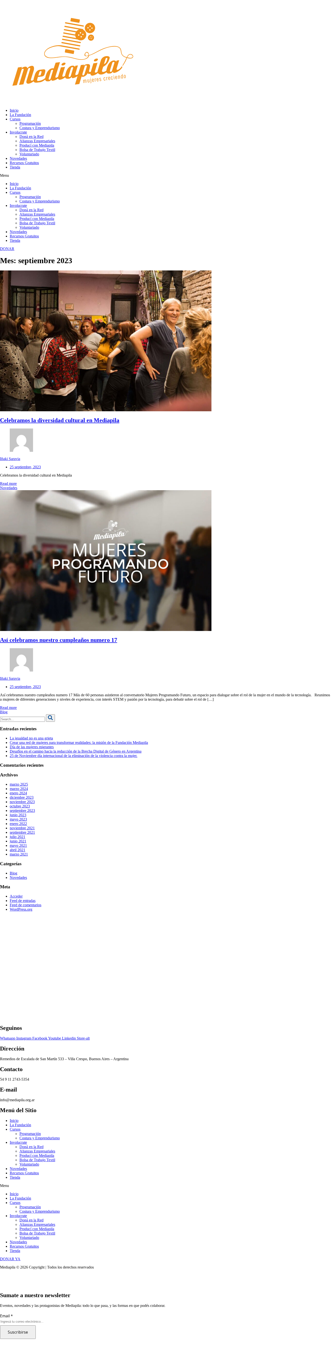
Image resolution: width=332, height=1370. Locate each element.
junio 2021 (18, 841)
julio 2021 (17, 837)
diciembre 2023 (22, 797)
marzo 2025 (19, 784)
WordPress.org (21, 909)
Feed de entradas (22, 901)
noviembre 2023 (22, 802)
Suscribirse (18, 1332)
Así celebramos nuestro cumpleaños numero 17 (58, 640)
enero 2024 (18, 793)
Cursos (15, 119)
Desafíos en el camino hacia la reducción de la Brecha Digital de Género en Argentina (75, 751)
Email (6, 1316)
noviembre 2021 (22, 828)
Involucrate (18, 132)
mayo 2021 (18, 845)
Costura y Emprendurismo (39, 128)
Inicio (14, 110)
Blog (4, 712)
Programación (30, 123)
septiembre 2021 (22, 832)
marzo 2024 (19, 789)
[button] (166, 175)
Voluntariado (29, 154)
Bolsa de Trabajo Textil (37, 150)
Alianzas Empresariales (37, 141)
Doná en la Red (31, 136)
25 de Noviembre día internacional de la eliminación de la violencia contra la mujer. (73, 756)
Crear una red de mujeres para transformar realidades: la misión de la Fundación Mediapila (79, 742)
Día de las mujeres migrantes (32, 747)
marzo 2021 (19, 854)
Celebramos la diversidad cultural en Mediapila (59, 420)
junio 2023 (18, 815)
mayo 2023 (18, 819)
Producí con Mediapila (36, 145)
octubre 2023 (20, 806)
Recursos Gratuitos (24, 163)
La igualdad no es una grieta (31, 738)
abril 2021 (17, 850)
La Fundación (20, 115)
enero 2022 (18, 824)
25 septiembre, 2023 (25, 467)
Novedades (18, 158)
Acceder (16, 896)
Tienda (15, 167)
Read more (8, 483)
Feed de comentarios (25, 905)
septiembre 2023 (22, 810)
